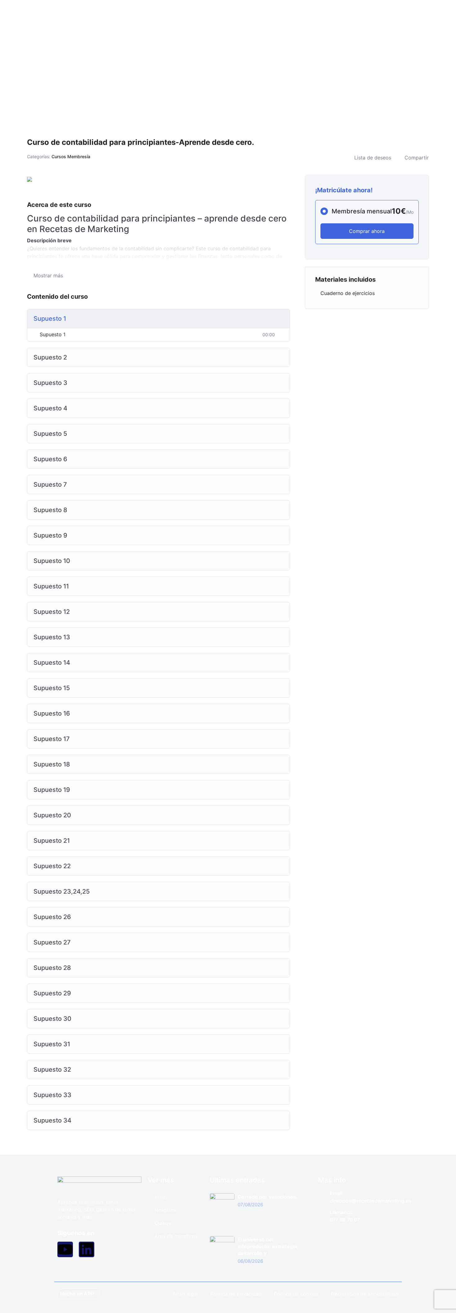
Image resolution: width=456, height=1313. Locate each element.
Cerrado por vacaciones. (267, 1197)
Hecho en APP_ (78, 1294)
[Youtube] (65, 1249)
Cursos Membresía (70, 156)
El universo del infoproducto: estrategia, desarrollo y (268, 1246)
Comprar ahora (367, 231)
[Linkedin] (86, 1249)
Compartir (417, 157)
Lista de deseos (372, 157)
